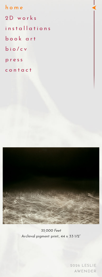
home (14, 8)
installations (28, 28)
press (14, 60)
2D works (21, 18)
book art (21, 39)
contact (19, 70)
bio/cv (16, 49)
